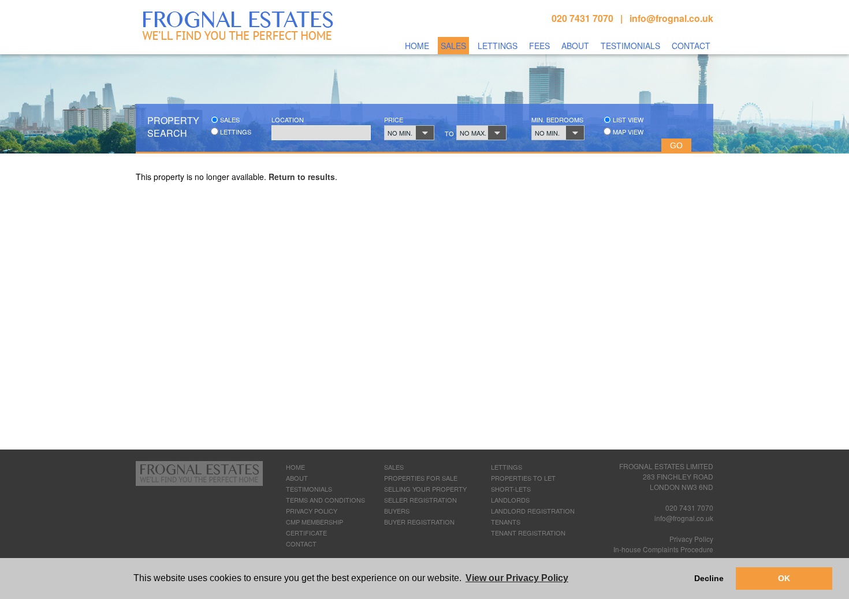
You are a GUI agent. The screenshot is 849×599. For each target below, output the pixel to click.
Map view (627, 132)
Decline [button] (709, 578)
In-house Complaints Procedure (663, 549)
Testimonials (630, 45)
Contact (691, 45)
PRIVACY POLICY (311, 510)
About (575, 45)
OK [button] (784, 578)
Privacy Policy (691, 539)
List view (627, 119)
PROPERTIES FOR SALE (420, 477)
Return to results (302, 176)
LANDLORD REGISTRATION (533, 510)
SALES (394, 466)
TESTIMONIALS (309, 488)
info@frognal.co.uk (671, 18)
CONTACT (301, 543)
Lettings (497, 45)
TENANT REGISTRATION (528, 532)
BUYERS (396, 510)
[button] (409, 132)
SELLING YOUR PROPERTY (425, 488)
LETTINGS (506, 466)
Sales (453, 45)
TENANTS (505, 521)
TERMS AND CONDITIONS (325, 499)
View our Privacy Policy (517, 578)
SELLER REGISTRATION (420, 499)
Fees (539, 45)
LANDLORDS (510, 499)
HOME (295, 466)
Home (417, 45)
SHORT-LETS (511, 488)
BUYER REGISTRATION (419, 521)
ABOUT (297, 477)
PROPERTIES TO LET (523, 477)
